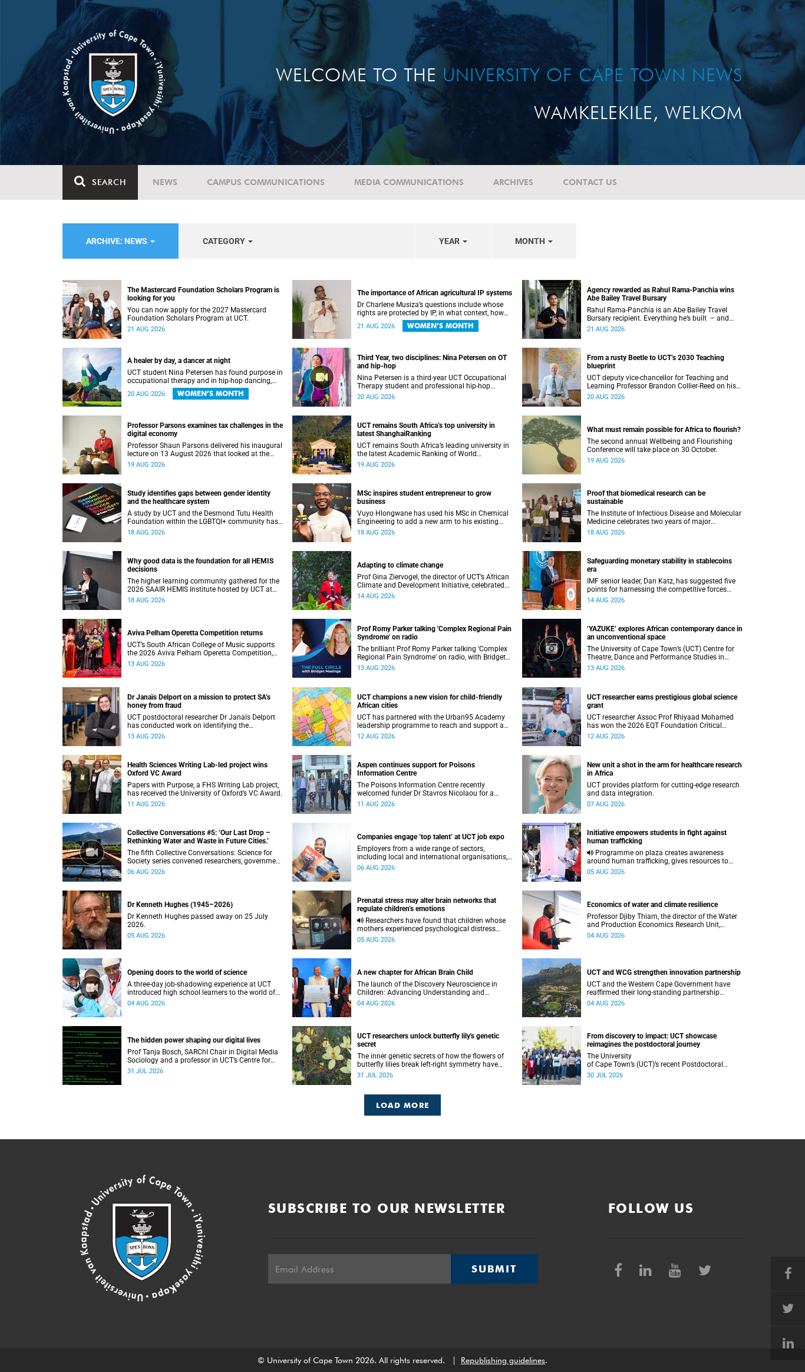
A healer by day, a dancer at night (178, 361)
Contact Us (590, 182)
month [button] (531, 241)
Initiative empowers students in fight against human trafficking (657, 837)
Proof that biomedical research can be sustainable (646, 497)
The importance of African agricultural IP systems (434, 293)
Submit (493, 1269)
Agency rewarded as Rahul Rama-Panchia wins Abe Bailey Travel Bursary (660, 294)
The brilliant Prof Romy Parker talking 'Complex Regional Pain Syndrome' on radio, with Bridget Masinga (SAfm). (432, 653)
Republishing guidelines (503, 1360)
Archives (513, 182)
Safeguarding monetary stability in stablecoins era (659, 565)
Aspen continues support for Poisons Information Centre (416, 769)
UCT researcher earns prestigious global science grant (662, 701)
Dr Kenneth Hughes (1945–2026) (180, 905)
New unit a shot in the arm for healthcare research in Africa (664, 769)
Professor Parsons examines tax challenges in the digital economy (205, 429)
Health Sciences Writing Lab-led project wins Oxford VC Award (197, 769)
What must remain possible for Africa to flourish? (664, 430)
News (165, 182)
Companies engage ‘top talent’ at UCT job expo (430, 837)
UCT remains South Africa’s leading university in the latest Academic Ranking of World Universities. (433, 449)
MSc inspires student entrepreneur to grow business (424, 497)
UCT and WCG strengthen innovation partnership (664, 972)
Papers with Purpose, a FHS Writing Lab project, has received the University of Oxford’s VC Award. (204, 789)
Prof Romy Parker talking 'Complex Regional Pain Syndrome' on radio (434, 633)
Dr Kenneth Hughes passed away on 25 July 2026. (197, 920)
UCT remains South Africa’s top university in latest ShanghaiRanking (426, 429)
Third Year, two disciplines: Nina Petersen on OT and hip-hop (432, 362)
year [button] (450, 241)
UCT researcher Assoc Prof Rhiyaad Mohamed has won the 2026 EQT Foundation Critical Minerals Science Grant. (660, 721)
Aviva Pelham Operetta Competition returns (195, 633)
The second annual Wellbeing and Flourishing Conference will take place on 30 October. (660, 445)
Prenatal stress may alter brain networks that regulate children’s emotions (426, 904)
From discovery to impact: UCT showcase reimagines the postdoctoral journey (652, 1040)
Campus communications (266, 182)
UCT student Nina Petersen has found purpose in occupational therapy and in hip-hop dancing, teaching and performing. (205, 376)
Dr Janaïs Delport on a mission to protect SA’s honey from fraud (198, 701)
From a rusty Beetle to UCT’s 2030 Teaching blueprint (655, 362)
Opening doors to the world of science (187, 972)
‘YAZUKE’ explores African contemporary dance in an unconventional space (665, 633)
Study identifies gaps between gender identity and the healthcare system (198, 497)
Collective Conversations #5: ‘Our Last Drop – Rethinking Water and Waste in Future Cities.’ (198, 837)
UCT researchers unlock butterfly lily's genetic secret (428, 1040)
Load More (403, 1105)
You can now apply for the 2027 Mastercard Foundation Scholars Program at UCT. (196, 314)
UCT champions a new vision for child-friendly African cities (429, 701)
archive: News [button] (117, 241)
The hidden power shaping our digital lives (193, 1040)
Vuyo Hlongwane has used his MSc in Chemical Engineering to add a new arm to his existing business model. (433, 517)
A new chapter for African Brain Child (415, 972)
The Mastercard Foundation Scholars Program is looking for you (203, 294)
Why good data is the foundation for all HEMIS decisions (200, 565)
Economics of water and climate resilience (652, 905)
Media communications (409, 182)
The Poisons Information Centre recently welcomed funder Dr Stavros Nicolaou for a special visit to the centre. (425, 789)
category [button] (225, 241)
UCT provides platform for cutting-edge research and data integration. (663, 789)
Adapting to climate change (400, 565)
